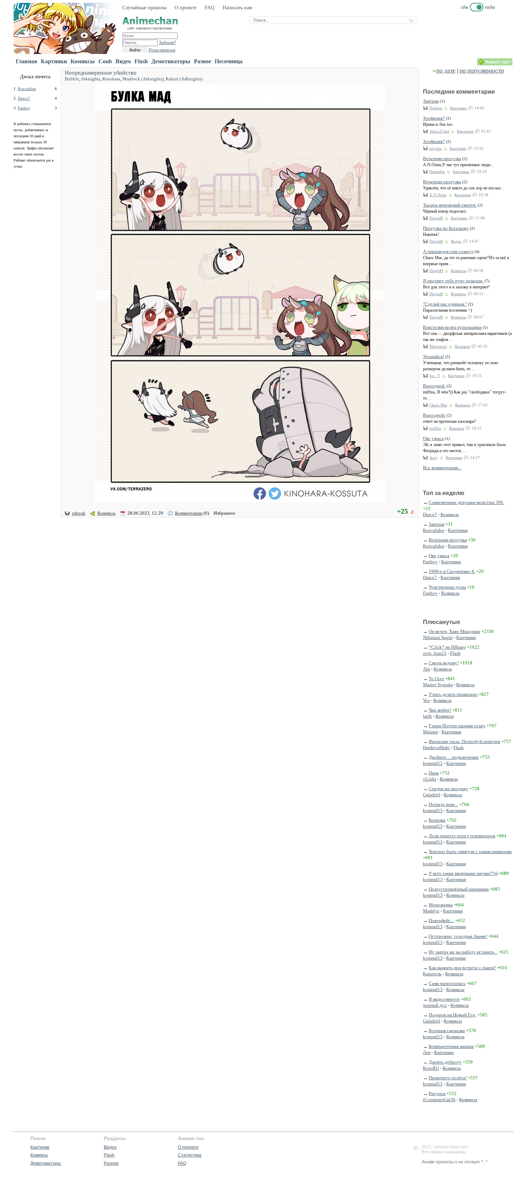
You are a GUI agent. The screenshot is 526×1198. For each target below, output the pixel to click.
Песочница (229, 61)
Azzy (433, 457)
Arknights (90, 78)
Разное (202, 61)
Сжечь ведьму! (444, 662)
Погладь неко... (443, 804)
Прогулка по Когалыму (446, 228)
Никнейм (437, 171)
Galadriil (431, 794)
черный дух (435, 1005)
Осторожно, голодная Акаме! (458, 936)
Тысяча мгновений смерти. (450, 205)
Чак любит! (440, 710)
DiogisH (436, 218)
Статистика (189, 1155)
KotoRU (431, 1068)
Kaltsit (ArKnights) (184, 78)
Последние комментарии (459, 92)
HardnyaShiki (436, 747)
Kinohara (111, 78)
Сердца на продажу (448, 788)
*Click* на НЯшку (447, 647)
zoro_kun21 (435, 653)
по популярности (481, 70)
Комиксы (82, 61)
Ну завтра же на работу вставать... (463, 952)
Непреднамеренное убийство (100, 73)
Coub (105, 61)
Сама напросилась (447, 983)
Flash (141, 61)
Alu (426, 669)
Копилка (437, 820)
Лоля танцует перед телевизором (462, 835)
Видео (123, 61)
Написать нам (237, 7)
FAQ (209, 7)
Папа (434, 773)
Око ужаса (433, 438)
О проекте (185, 7)
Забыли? (167, 42)
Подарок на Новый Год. (452, 1015)
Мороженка (441, 904)
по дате (446, 70)
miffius (435, 428)
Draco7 (24, 98)
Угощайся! (433, 356)
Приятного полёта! (448, 1077)
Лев (426, 1052)
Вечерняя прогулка (442, 158)
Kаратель (432, 973)
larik (427, 716)
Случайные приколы (144, 7)
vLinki (429, 779)
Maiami (430, 731)
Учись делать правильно (453, 694)
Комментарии (189, 513)
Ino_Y (434, 375)
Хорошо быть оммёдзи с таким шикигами (470, 851)
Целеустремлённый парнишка (459, 889)
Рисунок (437, 1093)
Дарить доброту (445, 1062)
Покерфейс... (441, 920)
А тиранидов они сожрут (448, 251)
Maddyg (431, 911)
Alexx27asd (439, 131)
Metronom (438, 346)
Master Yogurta (438, 684)
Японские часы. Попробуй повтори (464, 741)
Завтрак (431, 101)
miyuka (435, 148)
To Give (436, 678)
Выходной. (434, 385)
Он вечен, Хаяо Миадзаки (454, 631)
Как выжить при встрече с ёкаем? (462, 967)
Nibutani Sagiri (438, 637)
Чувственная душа (447, 587)
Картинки (54, 61)
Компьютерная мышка (451, 1046)
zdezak (79, 513)
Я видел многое (444, 999)
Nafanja (435, 108)
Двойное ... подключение (454, 757)
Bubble (72, 78)
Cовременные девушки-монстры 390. (466, 502)
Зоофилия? (434, 118)
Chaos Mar (438, 405)
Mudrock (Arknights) (143, 78)
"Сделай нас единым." (445, 304)
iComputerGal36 (439, 1099)
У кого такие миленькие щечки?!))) (463, 873)
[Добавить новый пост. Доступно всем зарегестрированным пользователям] (494, 63)
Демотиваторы (170, 61)
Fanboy (24, 108)
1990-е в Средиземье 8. (452, 571)
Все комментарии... (442, 467)
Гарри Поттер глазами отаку (457, 725)
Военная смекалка (447, 1030)
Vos (426, 700)
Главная (26, 61)
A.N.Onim (438, 195)
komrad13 (433, 763)
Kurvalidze (27, 88)
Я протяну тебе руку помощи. (453, 280)
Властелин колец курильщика (452, 327)
